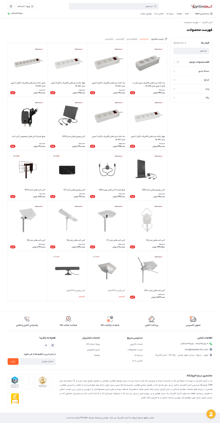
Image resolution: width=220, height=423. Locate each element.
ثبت (13, 361)
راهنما (97, 355)
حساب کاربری (136, 344)
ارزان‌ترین (109, 39)
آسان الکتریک (207, 22)
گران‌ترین (120, 39)
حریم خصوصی (93, 349)
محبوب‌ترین (131, 39)
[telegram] (45, 345)
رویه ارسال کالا (93, 344)
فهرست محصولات (191, 22)
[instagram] (53, 345)
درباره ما (139, 355)
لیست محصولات (135, 349)
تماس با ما (137, 360)
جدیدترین (144, 39)
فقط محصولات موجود (199, 62)
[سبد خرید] (11, 6)
